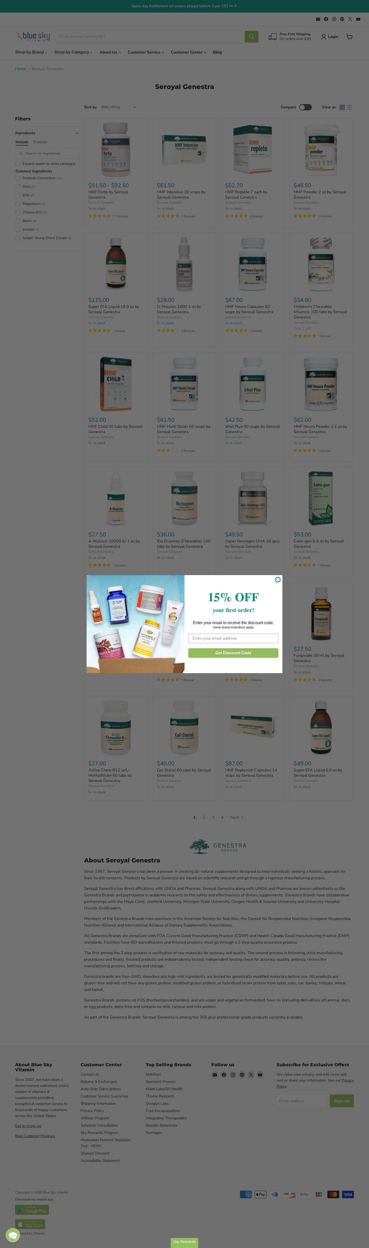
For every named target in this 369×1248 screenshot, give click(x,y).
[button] (13, 1235)
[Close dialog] (277, 579)
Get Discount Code (233, 653)
